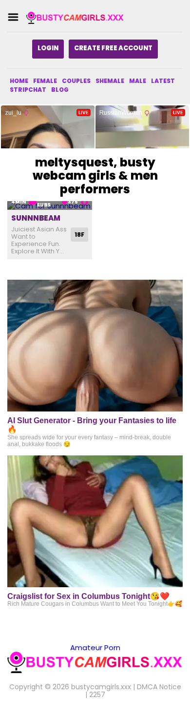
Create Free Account (113, 48)
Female (45, 81)
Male (137, 81)
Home (19, 81)
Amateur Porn (95, 647)
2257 (97, 694)
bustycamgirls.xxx (101, 687)
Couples (76, 81)
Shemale (109, 81)
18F (79, 234)
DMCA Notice (159, 687)
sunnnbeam (35, 218)
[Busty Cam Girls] (75, 17)
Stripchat (28, 89)
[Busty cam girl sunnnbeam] (49, 205)
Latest (163, 81)
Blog (60, 89)
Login (48, 48)
